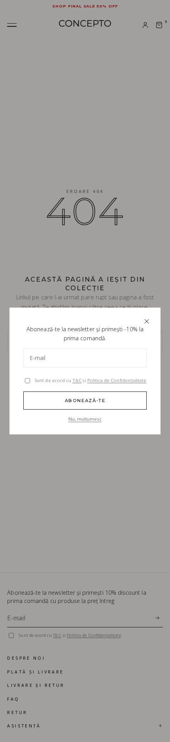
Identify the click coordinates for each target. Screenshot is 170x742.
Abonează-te (85, 400)
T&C (76, 380)
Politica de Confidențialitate (117, 380)
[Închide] (146, 321)
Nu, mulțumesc (85, 419)
